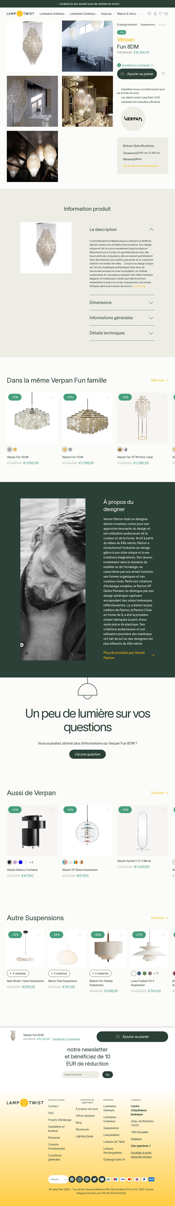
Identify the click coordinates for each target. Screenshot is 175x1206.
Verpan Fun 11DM (72, 457)
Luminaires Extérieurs (82, 13)
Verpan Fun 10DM (17, 457)
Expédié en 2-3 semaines (66, 1039)
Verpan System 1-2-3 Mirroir (134, 860)
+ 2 (31, 862)
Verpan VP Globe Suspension (80, 869)
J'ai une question (87, 754)
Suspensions (148, 24)
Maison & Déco (126, 13)
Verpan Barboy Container (22, 869)
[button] (32, 46)
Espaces (106, 13)
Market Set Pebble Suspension (101, 983)
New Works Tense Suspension (25, 980)
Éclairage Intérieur (127, 24)
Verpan (125, 39)
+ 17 (156, 973)
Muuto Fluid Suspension (62, 980)
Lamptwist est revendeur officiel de (140, 102)
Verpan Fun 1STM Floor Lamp (135, 457)
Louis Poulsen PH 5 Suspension (142, 983)
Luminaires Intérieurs (52, 13)
